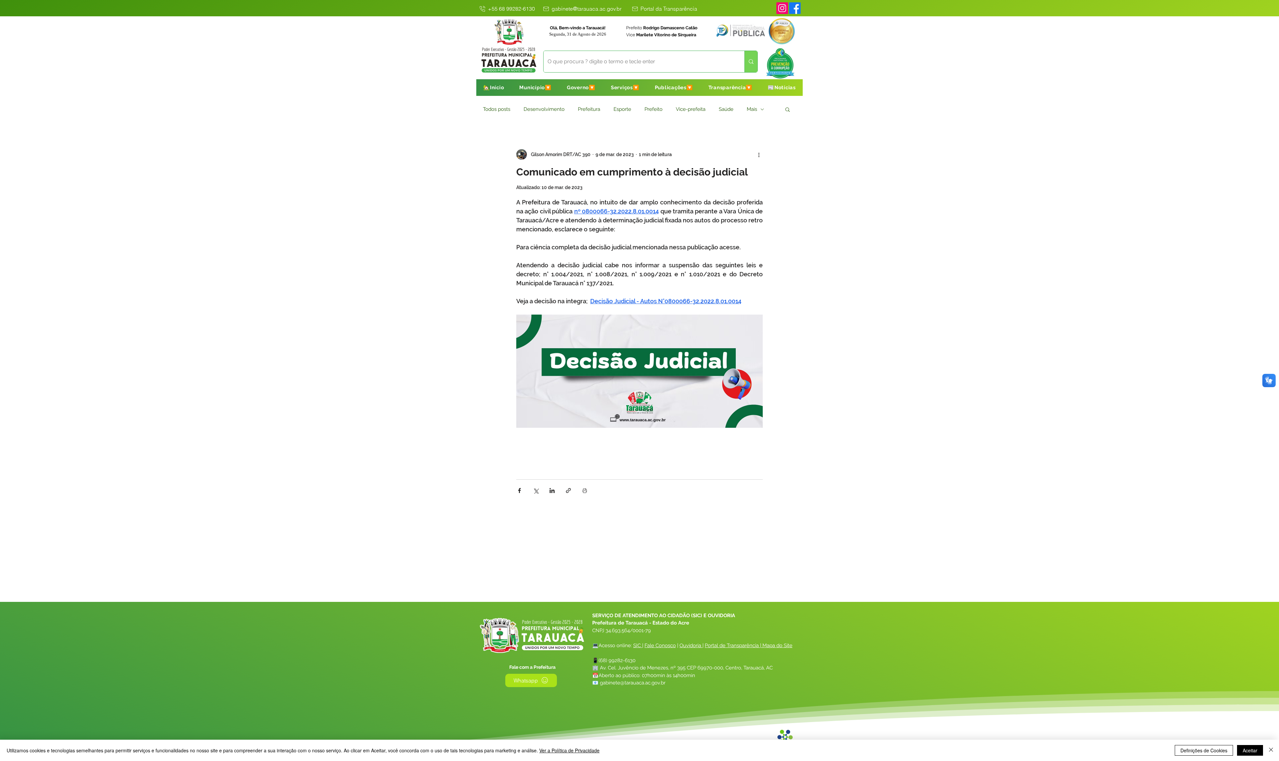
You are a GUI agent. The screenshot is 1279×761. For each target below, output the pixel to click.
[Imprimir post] (585, 490)
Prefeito (653, 109)
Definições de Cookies (1203, 750)
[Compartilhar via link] (568, 490)
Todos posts (496, 109)
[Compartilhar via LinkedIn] (552, 490)
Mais (752, 109)
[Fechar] (1271, 750)
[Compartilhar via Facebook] (519, 490)
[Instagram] (782, 8)
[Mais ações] (759, 154)
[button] (535, 87)
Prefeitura (589, 109)
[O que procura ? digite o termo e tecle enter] (750, 61)
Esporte (622, 109)
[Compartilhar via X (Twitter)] (536, 490)
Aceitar (1250, 750)
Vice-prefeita (690, 109)
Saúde (726, 109)
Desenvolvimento (544, 109)
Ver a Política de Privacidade (569, 750)
